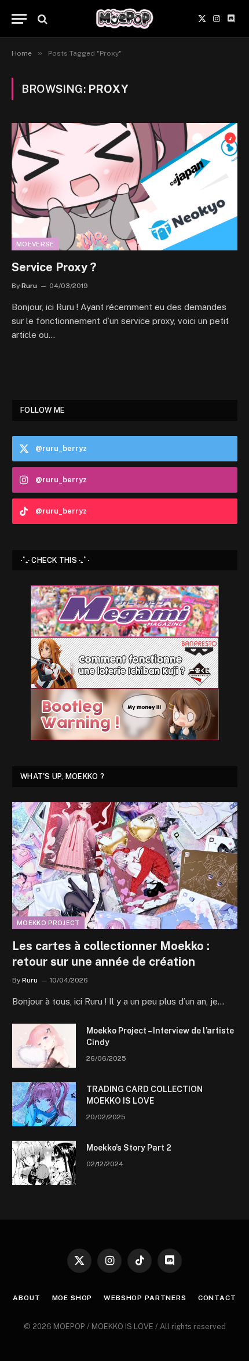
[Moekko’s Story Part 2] (44, 1163)
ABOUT (26, 1298)
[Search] (41, 19)
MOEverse (35, 244)
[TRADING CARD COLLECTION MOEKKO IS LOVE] (44, 1104)
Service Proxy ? (54, 267)
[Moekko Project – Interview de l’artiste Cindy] (44, 1046)
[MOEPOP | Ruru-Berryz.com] (124, 19)
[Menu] (19, 19)
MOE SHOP (72, 1298)
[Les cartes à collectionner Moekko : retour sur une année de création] (124, 865)
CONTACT (217, 1298)
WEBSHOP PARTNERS (145, 1298)
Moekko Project (48, 922)
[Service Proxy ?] (124, 186)
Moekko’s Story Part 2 (128, 1147)
